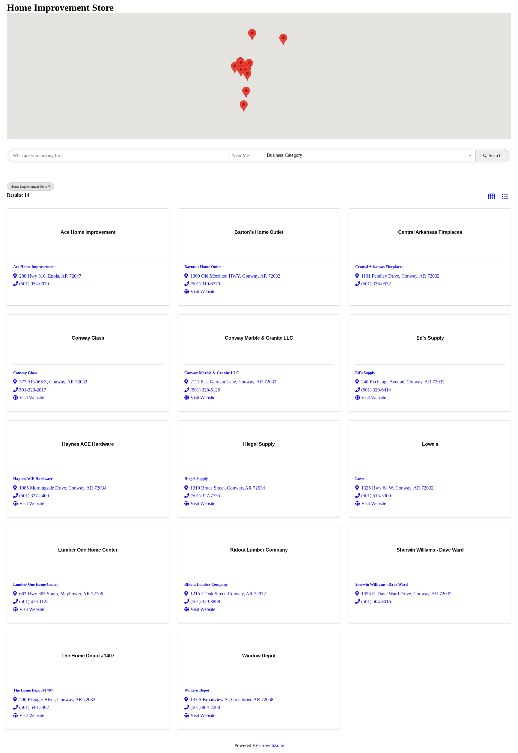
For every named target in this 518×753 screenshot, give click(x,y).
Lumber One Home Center (35, 584)
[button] (283, 39)
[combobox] (370, 155)
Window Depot (196, 690)
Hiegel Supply (196, 478)
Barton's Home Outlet (203, 266)
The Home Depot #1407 (33, 690)
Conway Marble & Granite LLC (211, 373)
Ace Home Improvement (34, 266)
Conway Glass (25, 373)
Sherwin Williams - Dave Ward (381, 584)
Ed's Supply (365, 373)
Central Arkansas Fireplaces (379, 266)
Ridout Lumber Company (206, 584)
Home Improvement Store (28, 186)
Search (495, 155)
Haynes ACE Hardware (33, 478)
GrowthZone (271, 745)
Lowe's (361, 478)
